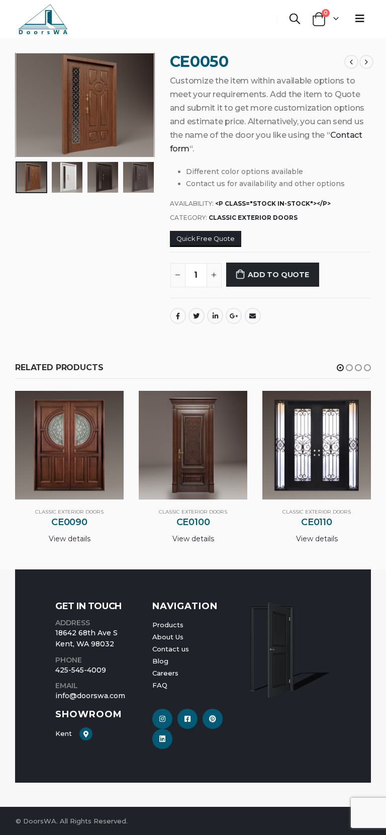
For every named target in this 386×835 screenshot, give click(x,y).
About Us (167, 637)
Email (253, 316)
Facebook (178, 316)
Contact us (170, 649)
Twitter (196, 316)
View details (69, 538)
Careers (165, 673)
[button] (340, 368)
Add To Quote (278, 274)
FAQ (159, 685)
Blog (160, 661)
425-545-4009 (80, 670)
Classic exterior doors (253, 217)
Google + (234, 316)
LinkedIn (215, 316)
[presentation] (27, 105)
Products (167, 625)
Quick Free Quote (205, 238)
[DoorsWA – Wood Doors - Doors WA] (43, 19)
